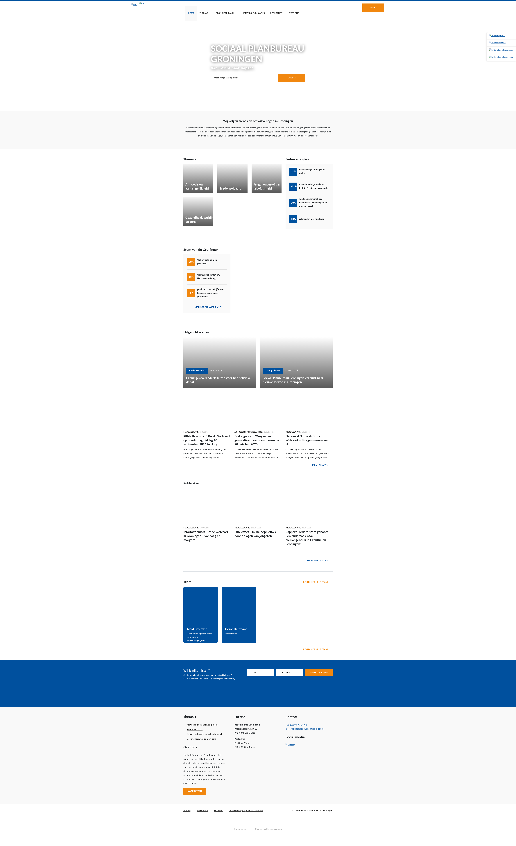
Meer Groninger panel (208, 307)
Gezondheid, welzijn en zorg (201, 739)
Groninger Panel (225, 13)
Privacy (187, 811)
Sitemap (218, 811)
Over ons (294, 13)
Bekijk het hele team (315, 582)
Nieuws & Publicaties (253, 13)
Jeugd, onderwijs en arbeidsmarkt (204, 734)
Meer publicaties (317, 560)
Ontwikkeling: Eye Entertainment (246, 811)
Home (191, 13)
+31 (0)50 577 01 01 (296, 725)
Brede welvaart (195, 729)
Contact (373, 8)
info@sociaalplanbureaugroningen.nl (305, 729)
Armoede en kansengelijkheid (202, 725)
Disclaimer (202, 811)
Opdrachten (277, 13)
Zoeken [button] (292, 78)
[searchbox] (258, 78)
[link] (501, 35)
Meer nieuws (320, 465)
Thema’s (204, 13)
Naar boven (194, 791)
